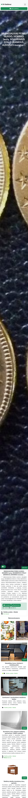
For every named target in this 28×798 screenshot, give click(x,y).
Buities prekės (9, 673)
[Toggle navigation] (25, 4)
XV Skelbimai (6, 4)
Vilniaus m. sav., (7, 757)
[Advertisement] (14, 22)
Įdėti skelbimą (15, 8)
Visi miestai (6, 614)
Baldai (16, 673)
